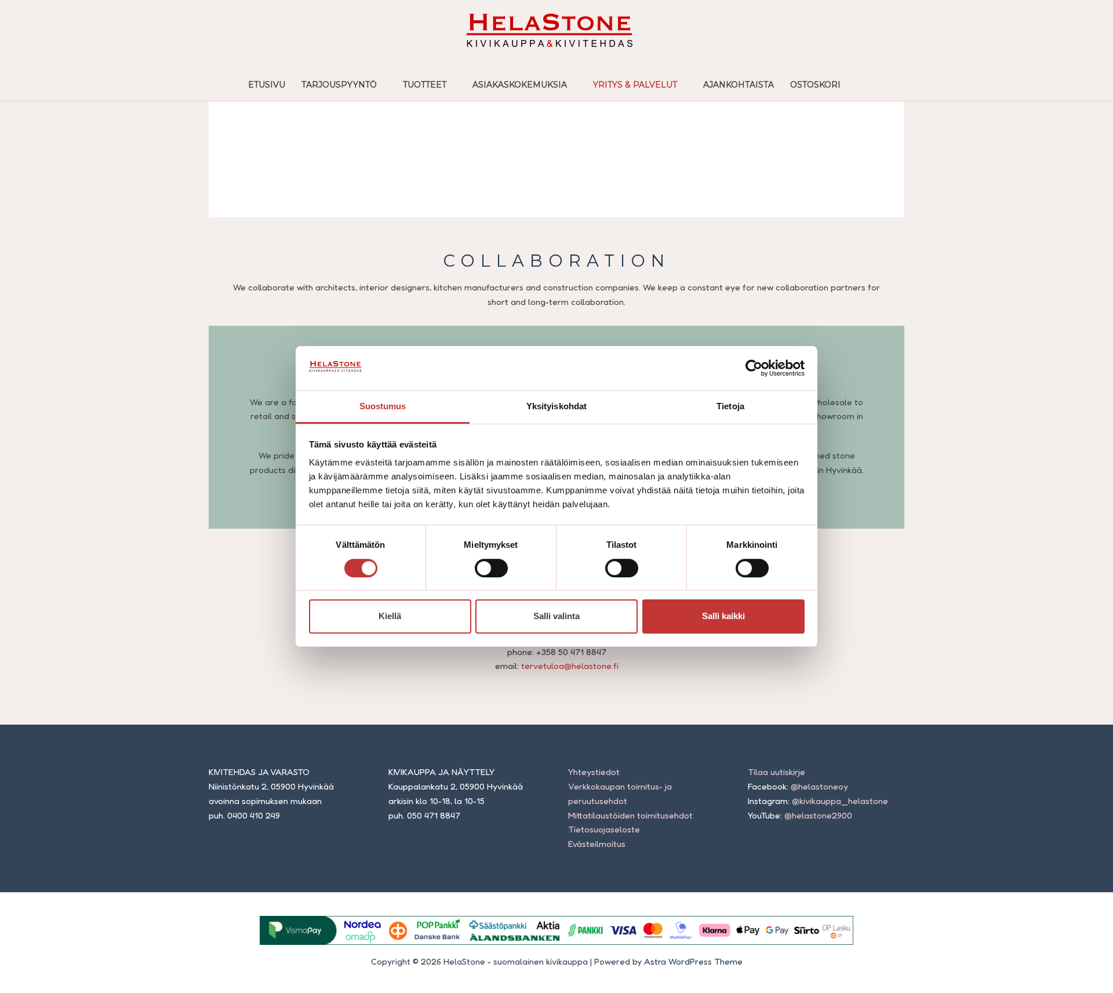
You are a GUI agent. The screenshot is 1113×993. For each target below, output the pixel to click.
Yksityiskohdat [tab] (556, 406)
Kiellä (390, 616)
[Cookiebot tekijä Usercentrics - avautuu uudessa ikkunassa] (754, 368)
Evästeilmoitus (596, 843)
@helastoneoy (819, 786)
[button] (861, 84)
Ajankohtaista (738, 84)
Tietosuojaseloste (604, 829)
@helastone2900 (818, 815)
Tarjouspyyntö (339, 84)
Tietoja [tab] (730, 406)
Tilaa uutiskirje (776, 771)
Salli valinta (556, 616)
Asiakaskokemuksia (519, 84)
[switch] (491, 568)
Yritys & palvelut (635, 84)
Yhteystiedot (594, 771)
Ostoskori (815, 84)
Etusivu (266, 84)
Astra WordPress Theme (693, 961)
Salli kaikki (723, 616)
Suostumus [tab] (382, 406)
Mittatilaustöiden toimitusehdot (630, 815)
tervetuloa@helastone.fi (570, 665)
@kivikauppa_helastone (840, 800)
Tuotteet (424, 84)
